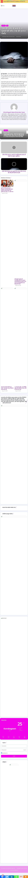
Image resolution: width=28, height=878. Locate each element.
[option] (14, 132)
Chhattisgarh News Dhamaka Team (8, 36)
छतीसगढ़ (3, 25)
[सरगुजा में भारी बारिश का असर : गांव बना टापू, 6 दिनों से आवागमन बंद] (7, 337)
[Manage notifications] (3, 875)
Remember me (4, 753)
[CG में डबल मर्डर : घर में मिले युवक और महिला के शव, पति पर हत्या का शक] (21, 337)
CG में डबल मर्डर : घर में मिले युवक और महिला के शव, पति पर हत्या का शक (20, 388)
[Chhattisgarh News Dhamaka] (14, 6)
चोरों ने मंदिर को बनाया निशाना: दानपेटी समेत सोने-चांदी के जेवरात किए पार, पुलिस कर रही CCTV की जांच (7, 189)
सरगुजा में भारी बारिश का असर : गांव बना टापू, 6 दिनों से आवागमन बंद (7, 388)
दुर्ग (7, 25)
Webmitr (16, 870)
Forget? (24, 750)
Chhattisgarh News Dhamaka (21, 868)
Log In (14, 756)
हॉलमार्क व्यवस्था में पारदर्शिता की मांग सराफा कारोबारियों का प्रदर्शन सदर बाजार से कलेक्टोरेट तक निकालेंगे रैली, (20, 281)
